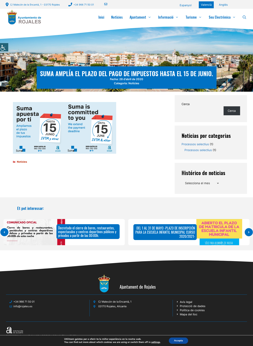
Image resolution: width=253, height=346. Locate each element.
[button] (244, 17)
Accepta (178, 340)
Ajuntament (138, 17)
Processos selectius (195, 144)
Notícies (117, 17)
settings (155, 342)
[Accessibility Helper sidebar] (4, 47)
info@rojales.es (22, 306)
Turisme (191, 17)
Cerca (186, 104)
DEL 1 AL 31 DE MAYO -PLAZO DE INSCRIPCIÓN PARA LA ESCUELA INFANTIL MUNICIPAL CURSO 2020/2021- (165, 232)
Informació (165, 17)
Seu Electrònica (220, 17)
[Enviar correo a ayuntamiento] (103, 4)
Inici (101, 17)
